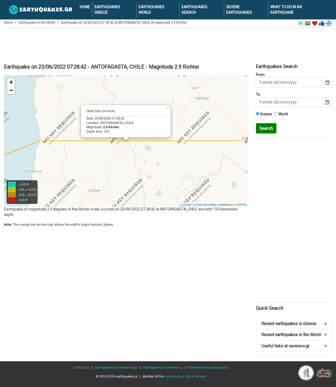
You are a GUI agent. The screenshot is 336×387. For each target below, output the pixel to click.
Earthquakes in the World (37, 22)
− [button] (11, 90)
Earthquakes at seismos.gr (163, 367)
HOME (85, 7)
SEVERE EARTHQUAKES (239, 9)
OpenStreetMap (207, 204)
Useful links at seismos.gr (294, 345)
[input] (289, 82)
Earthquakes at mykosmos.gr (116, 367)
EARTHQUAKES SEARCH (194, 9)
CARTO (242, 204)
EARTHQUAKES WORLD (151, 9)
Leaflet (187, 204)
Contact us (82, 367)
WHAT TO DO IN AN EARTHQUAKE (286, 9)
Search (266, 128)
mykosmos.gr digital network (185, 376)
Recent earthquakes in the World (294, 334)
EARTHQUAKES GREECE (107, 9)
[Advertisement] (168, 45)
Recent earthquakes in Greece (294, 323)
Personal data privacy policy (208, 367)
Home (8, 22)
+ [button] (11, 82)
